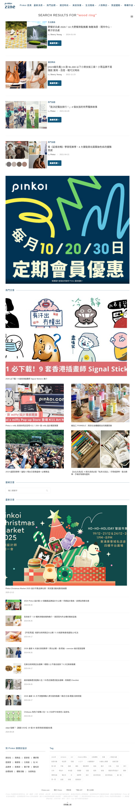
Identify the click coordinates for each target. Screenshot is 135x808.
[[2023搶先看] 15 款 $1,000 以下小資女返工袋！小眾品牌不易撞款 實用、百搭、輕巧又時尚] (26, 74)
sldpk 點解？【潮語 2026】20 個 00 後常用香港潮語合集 (29, 728)
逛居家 (8, 762)
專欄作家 (128, 5)
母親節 (79, 770)
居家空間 (115, 761)
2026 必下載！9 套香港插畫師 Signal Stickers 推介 (26, 379)
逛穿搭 (27, 758)
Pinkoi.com (45, 790)
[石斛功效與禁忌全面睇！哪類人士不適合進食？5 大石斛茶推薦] (13, 668)
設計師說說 (108, 775)
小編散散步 (91, 761)
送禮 (61, 779)
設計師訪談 (97, 775)
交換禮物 (94, 757)
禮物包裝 (54, 775)
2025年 (53, 757)
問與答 (68, 790)
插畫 (69, 766)
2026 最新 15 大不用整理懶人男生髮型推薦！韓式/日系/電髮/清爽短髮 (52, 696)
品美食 (8, 767)
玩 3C (35, 762)
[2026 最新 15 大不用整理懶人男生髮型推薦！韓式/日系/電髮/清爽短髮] (13, 700)
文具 (109, 766)
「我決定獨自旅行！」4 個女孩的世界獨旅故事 (72, 107)
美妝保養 (77, 5)
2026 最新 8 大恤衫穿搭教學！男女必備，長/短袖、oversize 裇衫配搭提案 (54, 648)
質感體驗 (115, 5)
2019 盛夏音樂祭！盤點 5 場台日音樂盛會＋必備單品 (27, 472)
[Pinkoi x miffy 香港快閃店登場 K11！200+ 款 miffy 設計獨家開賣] (35, 403)
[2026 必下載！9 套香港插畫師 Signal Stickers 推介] (66, 336)
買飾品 (17, 758)
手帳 (61, 766)
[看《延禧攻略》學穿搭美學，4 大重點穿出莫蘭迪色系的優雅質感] (26, 154)
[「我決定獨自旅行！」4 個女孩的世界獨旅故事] (26, 114)
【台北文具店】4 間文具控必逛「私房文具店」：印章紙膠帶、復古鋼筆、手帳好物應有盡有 (99, 473)
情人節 (53, 766)
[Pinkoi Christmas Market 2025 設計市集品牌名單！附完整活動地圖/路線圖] (66, 545)
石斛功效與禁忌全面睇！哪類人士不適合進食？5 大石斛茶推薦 (49, 664)
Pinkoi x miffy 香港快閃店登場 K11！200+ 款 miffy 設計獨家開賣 (32, 426)
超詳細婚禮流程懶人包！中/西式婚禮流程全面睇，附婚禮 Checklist (51, 680)
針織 (69, 779)
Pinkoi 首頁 (26, 5)
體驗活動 (20, 771)
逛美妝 (17, 767)
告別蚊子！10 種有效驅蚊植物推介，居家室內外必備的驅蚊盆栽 (50, 617)
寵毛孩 (36, 767)
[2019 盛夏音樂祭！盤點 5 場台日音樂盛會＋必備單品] (35, 449)
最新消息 (38, 5)
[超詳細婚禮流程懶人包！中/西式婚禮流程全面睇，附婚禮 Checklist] (13, 684)
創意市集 (54, 761)
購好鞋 (36, 758)
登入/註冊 (90, 790)
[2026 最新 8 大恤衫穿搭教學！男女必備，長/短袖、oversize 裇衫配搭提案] (13, 652)
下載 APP (79, 790)
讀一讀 (119, 775)
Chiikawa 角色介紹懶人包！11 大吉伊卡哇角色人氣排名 (46, 712)
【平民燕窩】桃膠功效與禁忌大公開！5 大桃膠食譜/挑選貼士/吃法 (51, 633)
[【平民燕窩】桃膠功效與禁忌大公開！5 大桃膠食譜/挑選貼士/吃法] (13, 636)
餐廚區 (17, 762)
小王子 (80, 761)
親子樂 (27, 767)
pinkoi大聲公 (82, 757)
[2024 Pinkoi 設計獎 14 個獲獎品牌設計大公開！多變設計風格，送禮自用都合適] (13, 605)
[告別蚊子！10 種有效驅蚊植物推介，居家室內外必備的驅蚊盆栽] (13, 621)
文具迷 (27, 762)
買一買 (53, 779)
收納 (94, 766)
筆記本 (64, 775)
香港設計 (78, 779)
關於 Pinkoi (58, 790)
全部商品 (32, 771)
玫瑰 (102, 770)
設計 (87, 775)
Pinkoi (52, 111)
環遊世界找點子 (113, 770)
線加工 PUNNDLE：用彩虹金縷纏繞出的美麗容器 (91, 426)
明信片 (61, 770)
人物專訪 (102, 5)
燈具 (94, 770)
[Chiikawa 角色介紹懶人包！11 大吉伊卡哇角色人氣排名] (13, 716)
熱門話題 (51, 5)
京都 (103, 757)
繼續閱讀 (54, 43)
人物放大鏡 (113, 757)
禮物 (124, 770)
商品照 (64, 761)
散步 (102, 766)
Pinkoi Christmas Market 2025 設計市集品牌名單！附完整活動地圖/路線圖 (36, 588)
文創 (117, 766)
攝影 (76, 766)
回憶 (72, 761)
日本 (52, 770)
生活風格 (89, 5)
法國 (87, 770)
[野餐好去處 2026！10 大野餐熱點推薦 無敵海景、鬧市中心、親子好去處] (26, 35)
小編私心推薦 (103, 761)
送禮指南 (9, 771)
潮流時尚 (64, 5)
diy (72, 757)
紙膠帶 (79, 775)
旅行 (124, 766)
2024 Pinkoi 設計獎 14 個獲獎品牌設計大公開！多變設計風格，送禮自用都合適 (56, 601)
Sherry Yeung (56, 34)
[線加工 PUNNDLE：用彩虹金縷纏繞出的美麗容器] (100, 403)
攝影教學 (86, 766)
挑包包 (8, 758)
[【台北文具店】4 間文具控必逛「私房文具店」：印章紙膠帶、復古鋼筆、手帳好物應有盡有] (100, 449)
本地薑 (70, 770)
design (63, 757)
